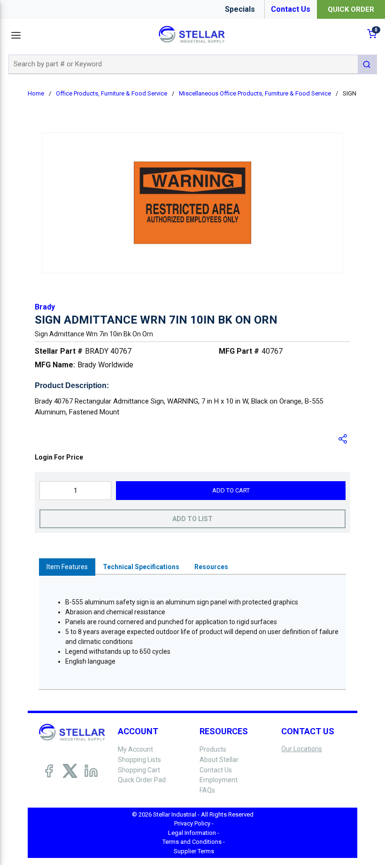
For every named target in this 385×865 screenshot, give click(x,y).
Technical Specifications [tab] (141, 567)
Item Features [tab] (67, 567)
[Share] (343, 439)
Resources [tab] (211, 567)
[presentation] (67, 567)
